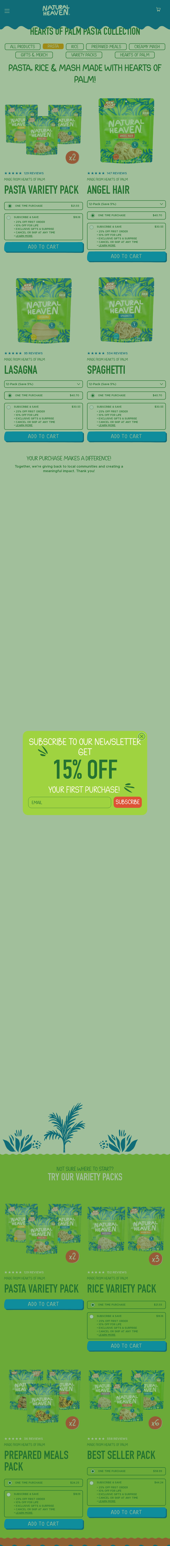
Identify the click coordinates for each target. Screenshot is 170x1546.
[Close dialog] (141, 736)
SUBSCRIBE (128, 802)
